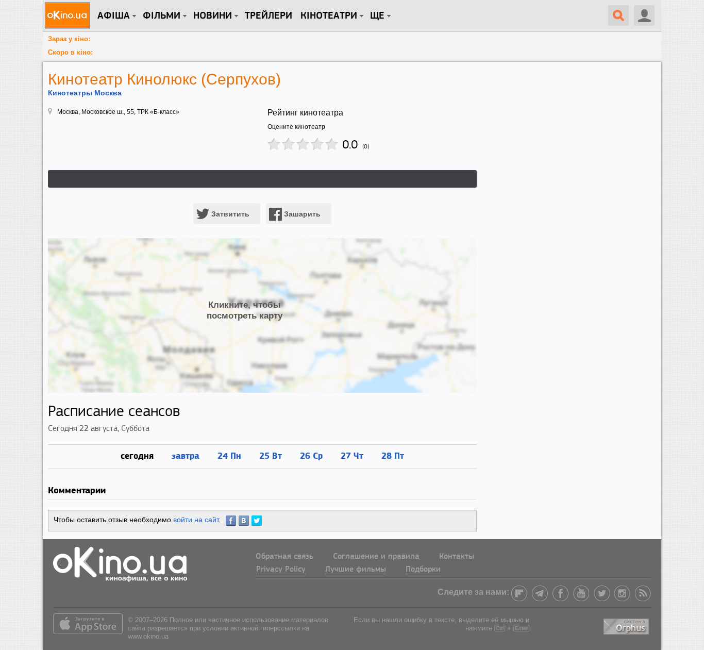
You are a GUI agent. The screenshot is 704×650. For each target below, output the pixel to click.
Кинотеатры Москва (85, 93)
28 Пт (392, 455)
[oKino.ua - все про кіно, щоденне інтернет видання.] (68, 15)
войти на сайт (196, 519)
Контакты (456, 557)
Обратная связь (284, 557)
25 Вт (270, 455)
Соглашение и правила (376, 557)
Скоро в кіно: (70, 52)
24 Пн (229, 455)
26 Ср (311, 455)
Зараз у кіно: (69, 39)
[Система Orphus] (627, 625)
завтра (185, 455)
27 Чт (352, 455)
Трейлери (268, 16)
